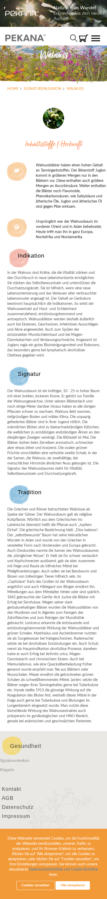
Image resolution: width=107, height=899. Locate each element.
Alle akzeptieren (73, 885)
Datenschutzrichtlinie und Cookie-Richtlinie (63, 869)
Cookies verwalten (35, 885)
